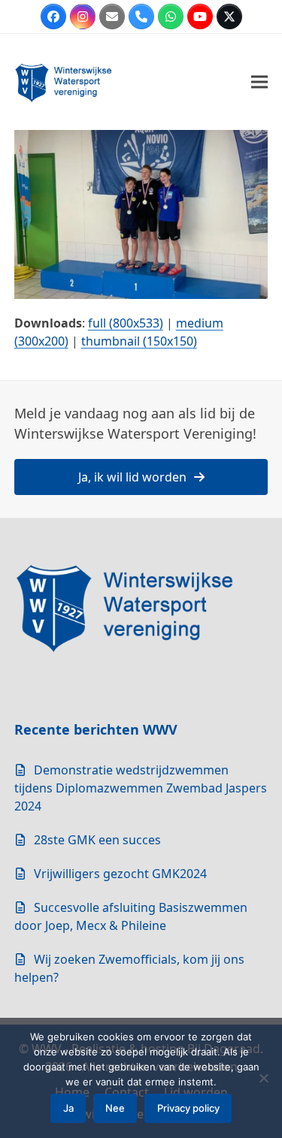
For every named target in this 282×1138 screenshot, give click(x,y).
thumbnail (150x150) (139, 341)
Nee (115, 1108)
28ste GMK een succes (97, 840)
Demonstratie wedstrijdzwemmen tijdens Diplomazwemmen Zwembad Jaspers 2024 (140, 788)
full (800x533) (125, 323)
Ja (68, 1108)
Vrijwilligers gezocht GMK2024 (120, 873)
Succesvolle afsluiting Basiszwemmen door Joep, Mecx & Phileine (130, 916)
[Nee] (263, 1077)
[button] (259, 82)
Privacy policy (188, 1108)
